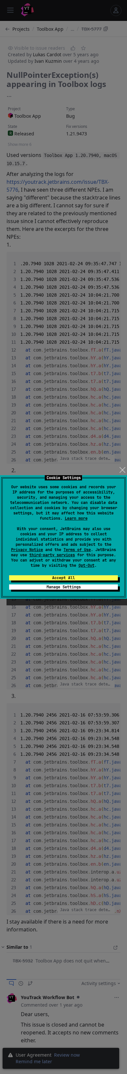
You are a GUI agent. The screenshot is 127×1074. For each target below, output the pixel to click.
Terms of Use (77, 549)
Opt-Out (86, 565)
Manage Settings (64, 587)
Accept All (63, 577)
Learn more (76, 518)
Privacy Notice (27, 549)
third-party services (52, 555)
